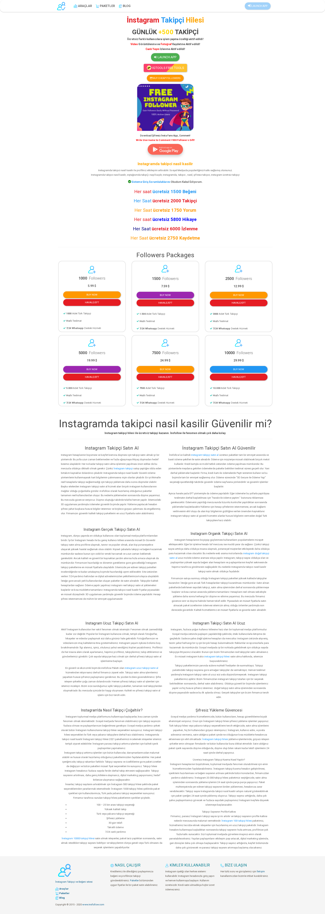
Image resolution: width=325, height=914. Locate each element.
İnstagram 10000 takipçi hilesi (78, 838)
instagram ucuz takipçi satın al (141, 668)
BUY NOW (92, 294)
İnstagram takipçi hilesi (215, 739)
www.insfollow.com (93, 904)
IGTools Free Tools (167, 68)
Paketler (134, 880)
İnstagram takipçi (123, 468)
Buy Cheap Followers (167, 78)
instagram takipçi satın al (205, 455)
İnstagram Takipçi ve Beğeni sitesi (74, 881)
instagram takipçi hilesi (217, 656)
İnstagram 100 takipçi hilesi (237, 820)
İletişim (261, 871)
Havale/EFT (92, 302)
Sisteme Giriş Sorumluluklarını (150, 181)
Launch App (259, 6)
